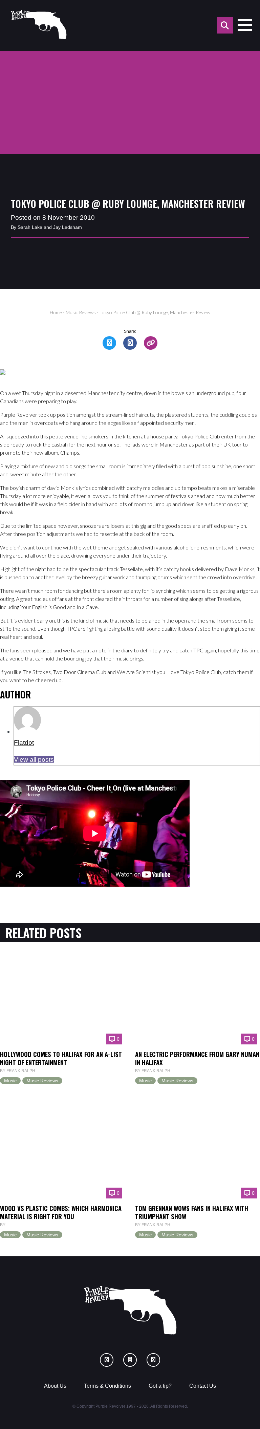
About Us (55, 1386)
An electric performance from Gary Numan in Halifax (197, 1058)
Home (56, 312)
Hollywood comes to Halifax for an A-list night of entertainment (61, 1058)
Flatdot (24, 742)
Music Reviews (81, 312)
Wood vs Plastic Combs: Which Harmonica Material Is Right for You (61, 1212)
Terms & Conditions (107, 1386)
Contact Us (202, 1386)
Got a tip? (160, 1386)
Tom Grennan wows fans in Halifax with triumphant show (191, 1212)
